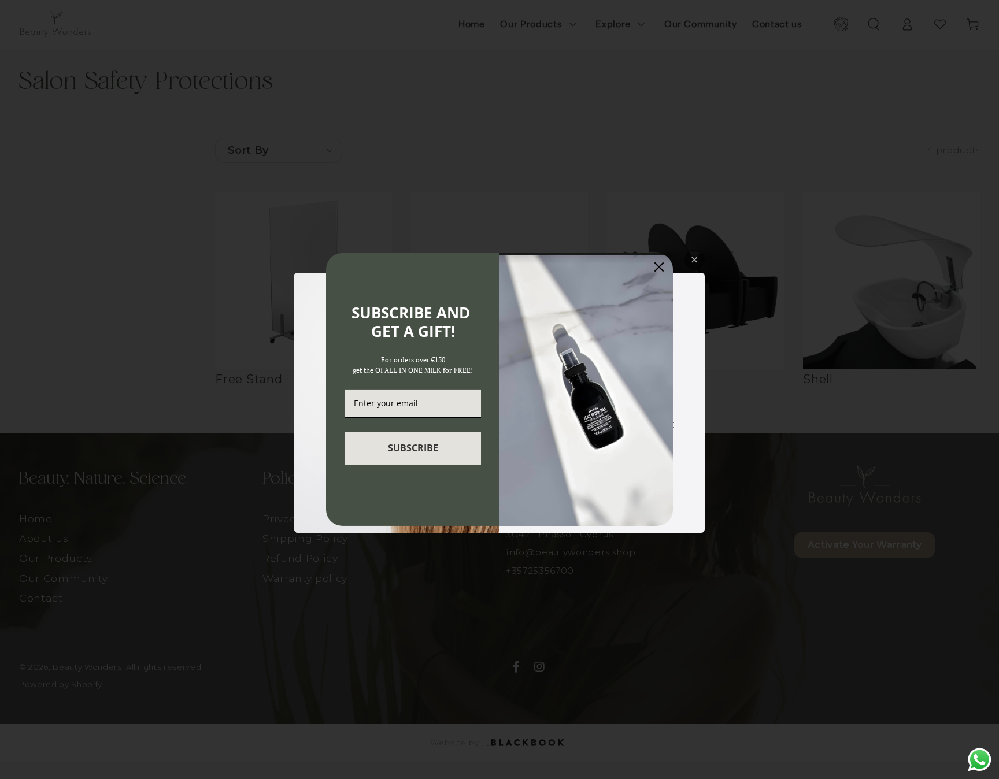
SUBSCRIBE (413, 448)
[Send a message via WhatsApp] (979, 759)
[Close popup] (694, 260)
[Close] (659, 267)
